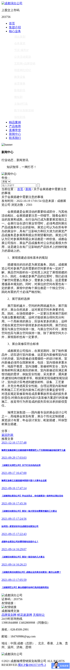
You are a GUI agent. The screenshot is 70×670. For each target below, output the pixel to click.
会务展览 (19, 43)
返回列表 (7, 434)
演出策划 (19, 36)
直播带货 (15, 130)
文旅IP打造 (21, 103)
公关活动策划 (22, 56)
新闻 (28, 189)
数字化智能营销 (24, 110)
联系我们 (15, 137)
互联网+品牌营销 (24, 63)
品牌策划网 (8, 614)
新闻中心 (15, 134)
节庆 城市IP (21, 50)
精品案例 (15, 122)
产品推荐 (15, 126)
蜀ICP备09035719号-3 (32, 664)
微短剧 (18, 97)
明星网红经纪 (22, 70)
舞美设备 (19, 76)
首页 (12, 23)
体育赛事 (19, 83)
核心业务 (15, 31)
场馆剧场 (19, 117)
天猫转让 (39, 614)
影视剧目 (19, 90)
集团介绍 (15, 27)
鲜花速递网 (24, 614)
